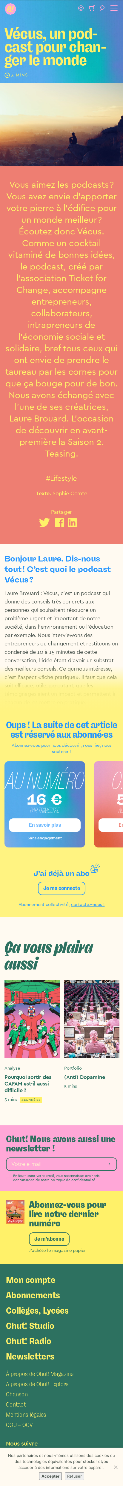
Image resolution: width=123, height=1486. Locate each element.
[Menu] (113, 9)
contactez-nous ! (88, 904)
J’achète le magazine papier (57, 1250)
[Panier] (91, 9)
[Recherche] (102, 9)
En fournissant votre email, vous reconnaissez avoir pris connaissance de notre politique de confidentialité (56, 1177)
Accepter (50, 1476)
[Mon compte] (81, 9)
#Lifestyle (61, 478)
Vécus (89, 231)
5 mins (10, 1099)
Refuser (74, 1476)
